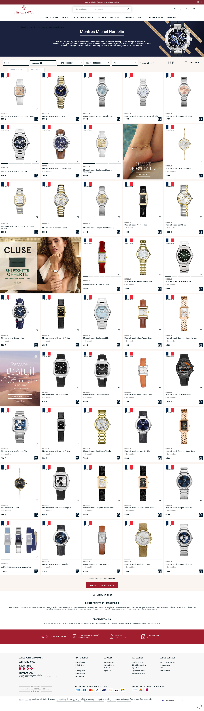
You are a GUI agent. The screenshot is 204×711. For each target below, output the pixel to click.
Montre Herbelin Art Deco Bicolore (96, 284)
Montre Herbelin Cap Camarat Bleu (14, 171)
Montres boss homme (139, 623)
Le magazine (79, 676)
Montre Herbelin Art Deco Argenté (95, 564)
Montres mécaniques (138, 607)
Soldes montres (152, 609)
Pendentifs (107, 609)
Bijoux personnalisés (138, 673)
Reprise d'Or (107, 671)
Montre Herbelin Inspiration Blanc (137, 564)
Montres (44, 27)
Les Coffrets (142, 609)
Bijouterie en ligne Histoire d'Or (30, 27)
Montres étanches (162, 607)
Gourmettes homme (154, 623)
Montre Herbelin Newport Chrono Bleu (56, 168)
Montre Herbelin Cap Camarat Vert (178, 281)
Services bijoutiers (109, 665)
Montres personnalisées (106, 607)
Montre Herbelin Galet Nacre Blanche (138, 281)
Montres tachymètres (65, 607)
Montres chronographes (123, 607)
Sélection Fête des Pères (177, 607)
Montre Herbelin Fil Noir (10, 508)
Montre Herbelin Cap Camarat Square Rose (17, 116)
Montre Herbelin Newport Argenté (55, 228)
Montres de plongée (80, 607)
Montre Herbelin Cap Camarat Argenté (56, 508)
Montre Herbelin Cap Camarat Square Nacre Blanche (17, 227)
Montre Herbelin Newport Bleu (53, 116)
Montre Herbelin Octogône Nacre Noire (180, 451)
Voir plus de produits (102, 585)
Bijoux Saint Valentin (138, 671)
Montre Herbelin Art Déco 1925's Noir (56, 338)
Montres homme (89, 623)
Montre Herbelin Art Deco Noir (135, 225)
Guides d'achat (108, 668)
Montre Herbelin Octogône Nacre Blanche (181, 338)
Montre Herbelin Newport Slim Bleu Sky (98, 116)
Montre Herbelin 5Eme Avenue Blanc (138, 394)
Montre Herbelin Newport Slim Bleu (137, 451)
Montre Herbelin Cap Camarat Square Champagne (97, 171)
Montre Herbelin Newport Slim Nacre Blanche (141, 116)
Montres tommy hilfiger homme (73, 623)
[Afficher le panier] (192, 9)
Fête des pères (97, 609)
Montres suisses (14, 607)
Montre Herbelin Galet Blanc (176, 225)
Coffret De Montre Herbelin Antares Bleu (16, 567)
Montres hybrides (73, 609)
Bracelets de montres (118, 609)
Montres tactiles (52, 607)
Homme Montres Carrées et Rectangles (33, 607)
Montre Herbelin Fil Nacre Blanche (178, 168)
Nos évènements (137, 662)
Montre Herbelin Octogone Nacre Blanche (99, 508)
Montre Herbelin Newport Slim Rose (179, 116)
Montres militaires (60, 609)
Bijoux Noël (135, 668)
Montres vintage (92, 607)
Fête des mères (132, 609)
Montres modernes (85, 609)
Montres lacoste (101, 623)
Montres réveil (150, 607)
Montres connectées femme (52, 623)
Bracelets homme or (125, 623)
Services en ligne (109, 662)
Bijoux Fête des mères (139, 665)
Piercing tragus (112, 623)
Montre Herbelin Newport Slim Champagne (99, 228)
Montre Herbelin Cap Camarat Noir (55, 394)
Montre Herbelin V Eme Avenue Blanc (138, 338)
